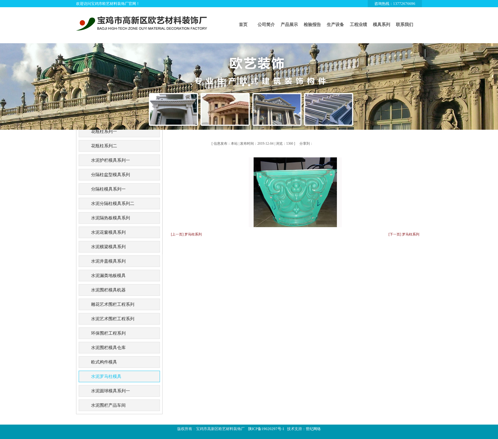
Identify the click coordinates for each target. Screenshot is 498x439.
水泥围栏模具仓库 (108, 347)
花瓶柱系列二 (104, 146)
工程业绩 (358, 24)
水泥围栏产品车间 (108, 405)
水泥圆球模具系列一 (110, 391)
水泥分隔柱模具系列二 (112, 203)
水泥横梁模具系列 (108, 246)
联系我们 (404, 24)
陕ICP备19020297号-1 (266, 429)
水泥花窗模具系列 (108, 232)
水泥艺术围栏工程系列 (112, 318)
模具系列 (381, 24)
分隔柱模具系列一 (108, 189)
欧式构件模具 (104, 362)
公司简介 (266, 24)
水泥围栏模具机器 (108, 290)
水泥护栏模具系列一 (110, 160)
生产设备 (335, 24)
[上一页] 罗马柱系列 (186, 234)
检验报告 (312, 24)
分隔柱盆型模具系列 (110, 174)
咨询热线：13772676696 (394, 3)
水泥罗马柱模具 (106, 376)
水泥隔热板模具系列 (110, 218)
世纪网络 (313, 429)
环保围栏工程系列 (108, 333)
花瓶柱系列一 (104, 131)
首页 (243, 24)
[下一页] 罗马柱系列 (403, 234)
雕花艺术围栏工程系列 (112, 304)
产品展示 (289, 24)
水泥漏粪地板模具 (108, 275)
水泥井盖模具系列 (108, 261)
